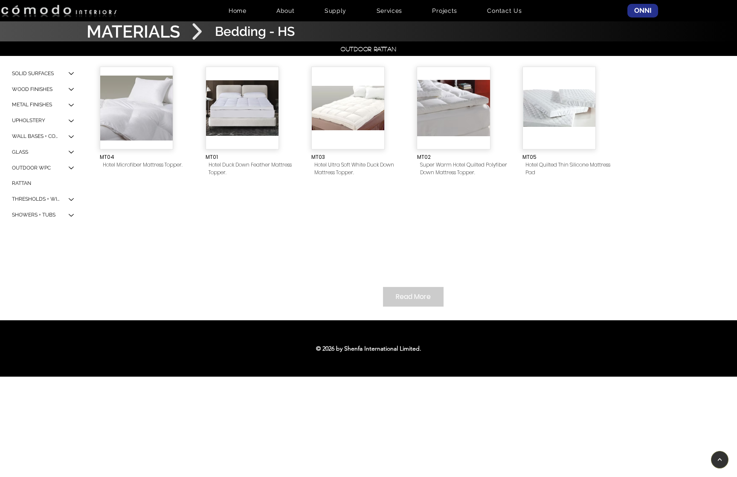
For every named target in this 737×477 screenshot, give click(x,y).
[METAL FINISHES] (71, 105)
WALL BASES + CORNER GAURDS (36, 136)
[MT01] (242, 108)
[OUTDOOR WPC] (71, 168)
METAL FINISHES (32, 105)
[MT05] (559, 108)
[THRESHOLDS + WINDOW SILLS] (71, 199)
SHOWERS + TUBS (33, 215)
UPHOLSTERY (28, 120)
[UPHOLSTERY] (71, 121)
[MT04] (136, 108)
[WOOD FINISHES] (71, 89)
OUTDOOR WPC (31, 168)
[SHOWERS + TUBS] (71, 215)
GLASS (20, 152)
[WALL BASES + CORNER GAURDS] (71, 136)
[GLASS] (71, 152)
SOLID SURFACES (33, 73)
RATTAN (21, 183)
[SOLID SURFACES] (71, 74)
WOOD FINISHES (32, 89)
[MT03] (348, 108)
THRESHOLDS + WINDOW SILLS (36, 199)
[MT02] (453, 108)
